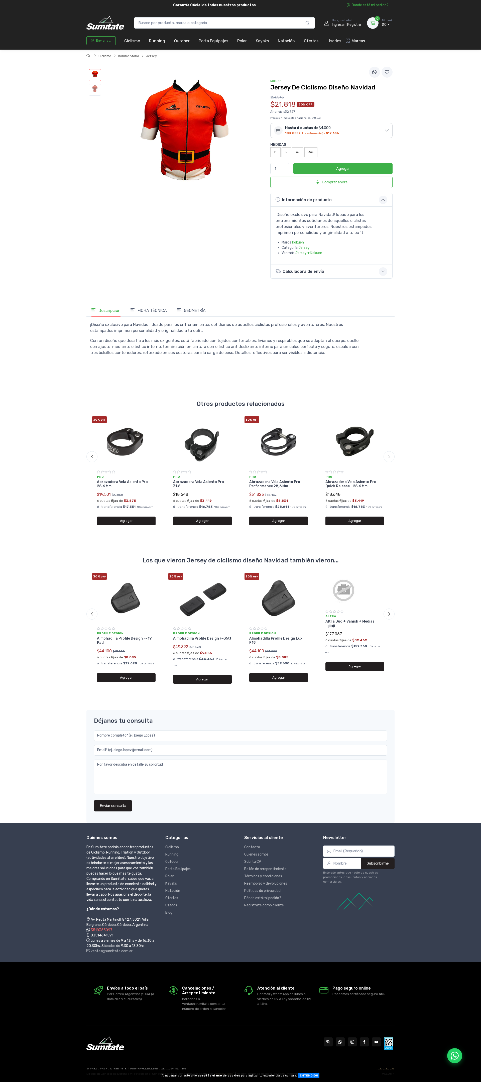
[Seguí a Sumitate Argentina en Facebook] (364, 1041)
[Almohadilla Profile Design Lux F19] (278, 598)
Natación (286, 41)
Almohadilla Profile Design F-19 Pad (124, 640)
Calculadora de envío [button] (303, 271)
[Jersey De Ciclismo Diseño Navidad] (95, 75)
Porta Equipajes (213, 41)
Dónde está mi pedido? (262, 898)
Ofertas (311, 41)
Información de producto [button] (307, 199)
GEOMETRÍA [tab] (194, 310)
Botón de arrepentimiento (265, 869)
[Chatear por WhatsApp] (454, 1055)
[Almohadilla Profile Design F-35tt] (202, 598)
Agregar (343, 168)
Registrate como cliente (264, 905)
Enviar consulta (113, 805)
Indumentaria (128, 56)
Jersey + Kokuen (308, 253)
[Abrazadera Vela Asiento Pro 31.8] (202, 441)
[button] (331, 130)
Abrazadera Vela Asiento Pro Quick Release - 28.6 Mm (350, 484)
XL (297, 152)
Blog (168, 912)
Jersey (151, 56)
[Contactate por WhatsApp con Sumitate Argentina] (340, 1041)
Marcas (358, 41)
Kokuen (298, 242)
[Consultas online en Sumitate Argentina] (328, 1041)
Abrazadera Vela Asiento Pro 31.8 (198, 484)
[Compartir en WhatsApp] (374, 72)
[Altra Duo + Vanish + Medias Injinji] (354, 589)
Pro (100, 476)
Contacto (252, 847)
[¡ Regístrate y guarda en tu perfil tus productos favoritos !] (387, 72)
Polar (242, 41)
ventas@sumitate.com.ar (111, 951)
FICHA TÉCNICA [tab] (152, 310)
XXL (310, 152)
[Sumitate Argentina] (105, 23)
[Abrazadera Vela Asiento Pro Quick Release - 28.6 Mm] (354, 441)
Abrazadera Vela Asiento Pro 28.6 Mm (122, 484)
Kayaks (262, 41)
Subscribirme (378, 863)
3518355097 (101, 930)
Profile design (110, 633)
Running (157, 41)
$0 (388, 23)
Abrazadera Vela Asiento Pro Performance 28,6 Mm (274, 484)
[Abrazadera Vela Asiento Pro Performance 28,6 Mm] (278, 441)
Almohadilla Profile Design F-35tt (202, 638)
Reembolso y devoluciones (265, 883)
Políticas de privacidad (262, 891)
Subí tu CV (252, 862)
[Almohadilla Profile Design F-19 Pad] (126, 598)
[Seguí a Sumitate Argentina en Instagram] (352, 1041)
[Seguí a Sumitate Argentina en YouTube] (376, 1041)
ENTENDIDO (309, 1075)
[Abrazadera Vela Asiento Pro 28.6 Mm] (126, 441)
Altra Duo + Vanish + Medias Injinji (350, 623)
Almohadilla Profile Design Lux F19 (275, 640)
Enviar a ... (103, 40)
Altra (330, 616)
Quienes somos (256, 854)
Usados (334, 41)
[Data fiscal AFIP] (389, 1043)
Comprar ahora (334, 182)
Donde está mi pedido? (370, 5)
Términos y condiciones (263, 876)
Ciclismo (132, 41)
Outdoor (182, 41)
